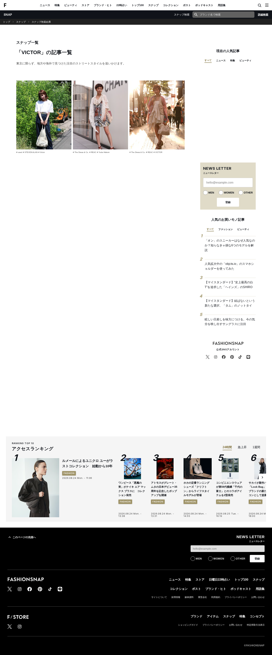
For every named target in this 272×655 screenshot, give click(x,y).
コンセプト (257, 616)
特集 (57, 5)
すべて (208, 60)
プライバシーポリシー (236, 597)
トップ (6, 22)
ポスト (187, 5)
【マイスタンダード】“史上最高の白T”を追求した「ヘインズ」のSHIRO (229, 285)
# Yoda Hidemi (103, 152)
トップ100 (138, 5)
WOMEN (229, 192)
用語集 (222, 5)
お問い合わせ (258, 597)
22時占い (121, 5)
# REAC (92, 152)
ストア (85, 5)
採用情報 (175, 597)
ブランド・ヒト (103, 5)
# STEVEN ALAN (30, 152)
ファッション (225, 229)
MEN (211, 192)
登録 (228, 202)
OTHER (248, 192)
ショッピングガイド (188, 625)
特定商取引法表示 (256, 625)
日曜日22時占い (219, 579)
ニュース (45, 5)
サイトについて (159, 597)
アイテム (213, 616)
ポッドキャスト (204, 5)
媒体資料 (189, 597)
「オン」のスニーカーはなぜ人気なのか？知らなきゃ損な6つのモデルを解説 (230, 245)
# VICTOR (158, 152)
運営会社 (202, 597)
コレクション (171, 5)
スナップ (153, 5)
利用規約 (215, 597)
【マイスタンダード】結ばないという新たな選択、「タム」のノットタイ (230, 303)
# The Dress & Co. (81, 152)
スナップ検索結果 (41, 22)
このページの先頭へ (24, 537)
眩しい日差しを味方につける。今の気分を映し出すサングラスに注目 (230, 322)
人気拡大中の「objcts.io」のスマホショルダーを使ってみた (229, 266)
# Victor (41, 152)
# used (19, 152)
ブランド (196, 616)
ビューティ (70, 5)
